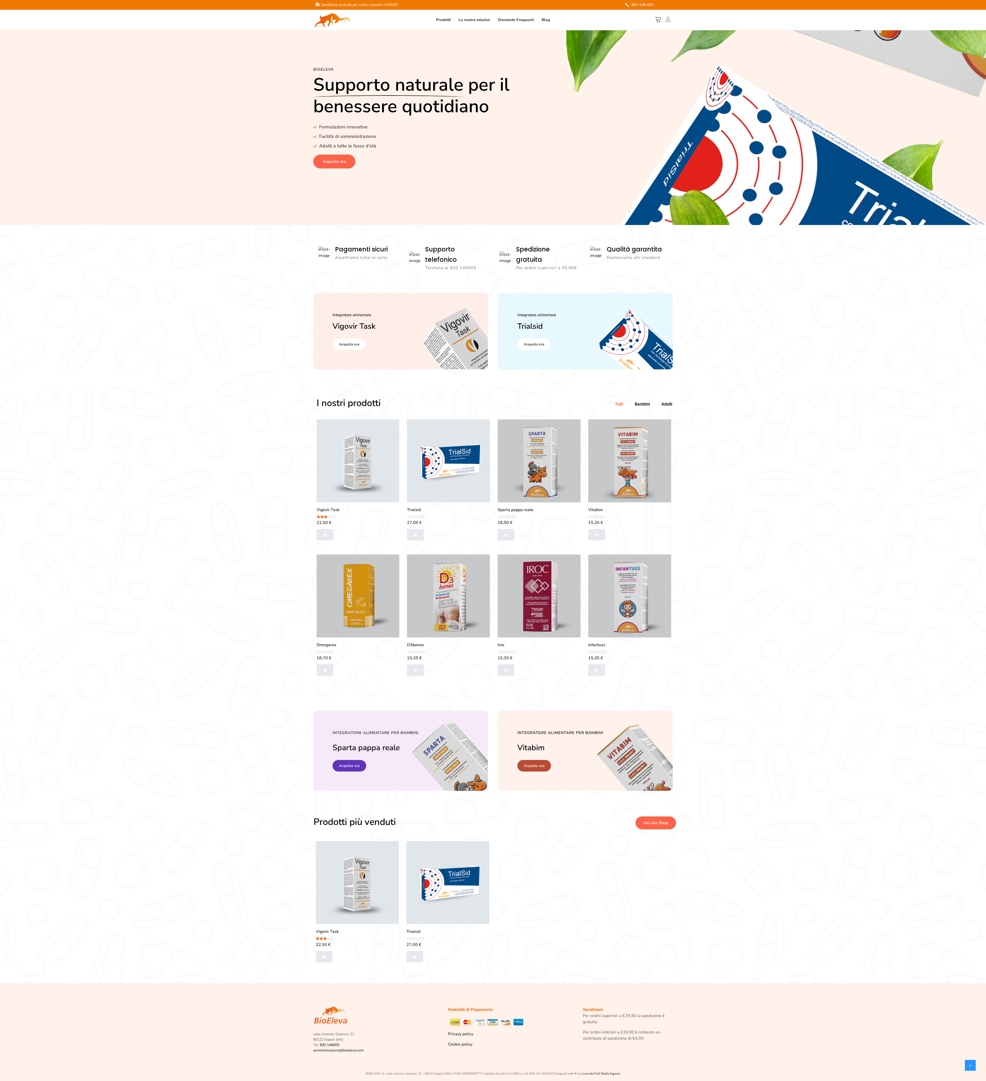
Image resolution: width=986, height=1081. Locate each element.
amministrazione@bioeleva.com (338, 1050)
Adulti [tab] (666, 404)
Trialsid (414, 509)
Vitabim (595, 509)
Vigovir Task (328, 509)
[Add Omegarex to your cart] (325, 670)
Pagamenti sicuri (361, 249)
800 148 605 (641, 5)
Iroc (501, 645)
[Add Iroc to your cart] (506, 670)
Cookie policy (460, 1044)
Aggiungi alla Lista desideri (390, 453)
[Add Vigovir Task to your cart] (325, 534)
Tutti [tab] (619, 404)
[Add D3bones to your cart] (415, 670)
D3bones (415, 645)
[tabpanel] (493, 554)
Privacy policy (460, 1034)
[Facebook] (659, 5)
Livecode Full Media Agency (600, 1073)
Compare (390, 427)
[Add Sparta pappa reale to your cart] (506, 534)
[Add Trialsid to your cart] (415, 534)
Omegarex (326, 645)
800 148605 (329, 1044)
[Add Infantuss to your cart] (596, 670)
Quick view (390, 440)
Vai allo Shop (655, 823)
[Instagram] (666, 5)
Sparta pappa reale (516, 509)
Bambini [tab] (642, 404)
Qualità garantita (634, 249)
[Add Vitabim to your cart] (596, 534)
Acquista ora (334, 161)
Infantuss (596, 645)
